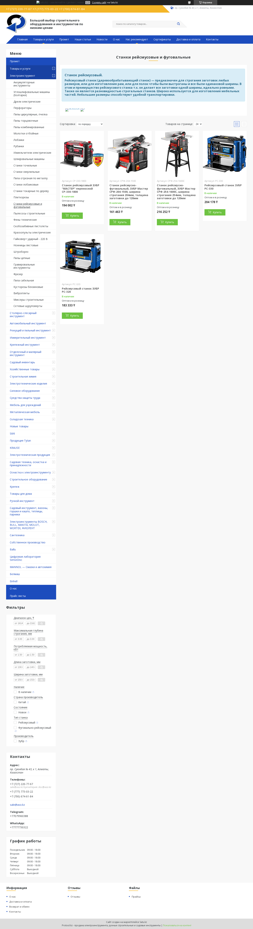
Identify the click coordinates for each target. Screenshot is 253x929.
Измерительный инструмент (28, 337)
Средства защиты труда (25, 398)
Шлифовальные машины (29, 159)
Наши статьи (83, 39)
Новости (101, 39)
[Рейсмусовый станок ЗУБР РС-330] (225, 154)
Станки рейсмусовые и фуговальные (28, 205)
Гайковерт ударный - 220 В (31, 239)
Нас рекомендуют (137, 39)
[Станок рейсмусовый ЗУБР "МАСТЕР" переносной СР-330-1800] (82, 154)
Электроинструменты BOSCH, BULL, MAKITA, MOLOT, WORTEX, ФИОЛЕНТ (28, 525)
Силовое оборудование (25, 390)
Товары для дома (21, 493)
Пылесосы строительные (29, 213)
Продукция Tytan (20, 440)
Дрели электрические (27, 101)
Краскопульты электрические (32, 232)
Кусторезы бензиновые (28, 287)
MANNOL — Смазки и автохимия (30, 567)
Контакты (212, 39)
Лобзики (19, 140)
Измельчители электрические (32, 152)
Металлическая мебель (25, 412)
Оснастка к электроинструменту (30, 472)
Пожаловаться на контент (177, 925)
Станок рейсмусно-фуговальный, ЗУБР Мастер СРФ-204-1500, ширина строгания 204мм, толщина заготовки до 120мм (128, 191)
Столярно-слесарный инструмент (23, 314)
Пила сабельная (24, 280)
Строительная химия (23, 376)
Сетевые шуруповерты (28, 306)
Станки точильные (25, 165)
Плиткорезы (21, 197)
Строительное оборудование (28, 479)
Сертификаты (162, 39)
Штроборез (21, 251)
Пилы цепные (22, 258)
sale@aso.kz (17, 804)
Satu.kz (143, 922)
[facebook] (72, 108)
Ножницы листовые (26, 245)
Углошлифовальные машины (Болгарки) (32, 93)
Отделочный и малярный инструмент (25, 353)
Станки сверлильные (27, 171)
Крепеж (14, 486)
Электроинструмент (22, 75)
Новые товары (19, 426)
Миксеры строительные (29, 299)
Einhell (13, 581)
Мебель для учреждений (25, 405)
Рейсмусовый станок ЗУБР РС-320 (80, 290)
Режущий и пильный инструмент (30, 330)
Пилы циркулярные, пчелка (30, 114)
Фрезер (18, 274)
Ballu (13, 549)
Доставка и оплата (188, 39)
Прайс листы (18, 596)
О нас (116, 39)
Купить (74, 215)
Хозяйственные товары (24, 369)
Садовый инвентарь (22, 362)
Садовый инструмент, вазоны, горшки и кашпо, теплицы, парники (29, 511)
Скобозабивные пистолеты (31, 226)
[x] (83, 108)
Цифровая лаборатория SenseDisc (25, 558)
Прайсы (136, 896)
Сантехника (17, 535)
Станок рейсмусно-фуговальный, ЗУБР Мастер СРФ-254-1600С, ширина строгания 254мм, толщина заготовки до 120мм (176, 191)
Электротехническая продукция (30, 455)
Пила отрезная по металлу (31, 178)
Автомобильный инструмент (28, 323)
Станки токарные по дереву (31, 191)
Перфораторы (22, 108)
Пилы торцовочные (26, 120)
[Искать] (178, 24)
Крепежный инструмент (25, 344)
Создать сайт (99, 2)
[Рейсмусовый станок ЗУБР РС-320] (82, 257)
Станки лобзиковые (26, 184)
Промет (64, 39)
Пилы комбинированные (29, 127)
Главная (22, 39)
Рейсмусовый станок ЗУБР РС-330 (223, 186)
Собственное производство (27, 542)
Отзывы (75, 896)
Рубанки (19, 146)
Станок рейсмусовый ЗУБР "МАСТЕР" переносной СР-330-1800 (80, 188)
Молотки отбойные (26, 133)
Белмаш (15, 574)
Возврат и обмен (19, 906)
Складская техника (22, 419)
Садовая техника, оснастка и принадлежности (28, 463)
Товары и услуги (43, 39)
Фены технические (25, 219)
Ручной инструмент (22, 501)
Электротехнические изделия (28, 383)
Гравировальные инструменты (24, 266)
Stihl (12, 433)
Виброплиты (21, 293)
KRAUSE (15, 448)
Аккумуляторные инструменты (24, 84)
